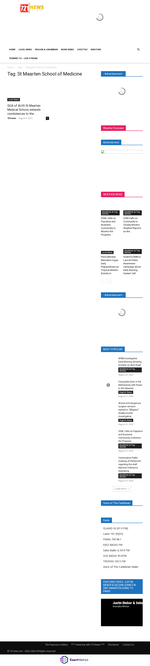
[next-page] (109, 281)
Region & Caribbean (46, 49)
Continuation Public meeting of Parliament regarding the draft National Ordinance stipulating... (129, 464)
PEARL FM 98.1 (112, 539)
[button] (138, 49)
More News (67, 49)
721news (11, 118)
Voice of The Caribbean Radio (120, 567)
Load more (120, 488)
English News (125, 392)
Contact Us (128, 644)
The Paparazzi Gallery (56, 644)
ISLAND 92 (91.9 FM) (115, 528)
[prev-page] (103, 281)
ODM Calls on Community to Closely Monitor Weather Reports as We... (132, 225)
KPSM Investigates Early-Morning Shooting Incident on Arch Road (130, 361)
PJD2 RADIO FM (112, 545)
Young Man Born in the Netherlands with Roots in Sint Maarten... (130, 385)
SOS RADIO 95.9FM (114, 556)
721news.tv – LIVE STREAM (23, 58)
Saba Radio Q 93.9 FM (116, 550)
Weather (96, 49)
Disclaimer (113, 644)
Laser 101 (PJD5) (113, 534)
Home (12, 49)
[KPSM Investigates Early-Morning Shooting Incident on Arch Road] (108, 362)
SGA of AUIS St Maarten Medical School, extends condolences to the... (24, 109)
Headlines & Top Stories (110, 213)
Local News (25, 49)
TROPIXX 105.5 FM (114, 561)
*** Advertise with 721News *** (88, 644)
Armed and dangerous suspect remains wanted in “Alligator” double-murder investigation (129, 410)
